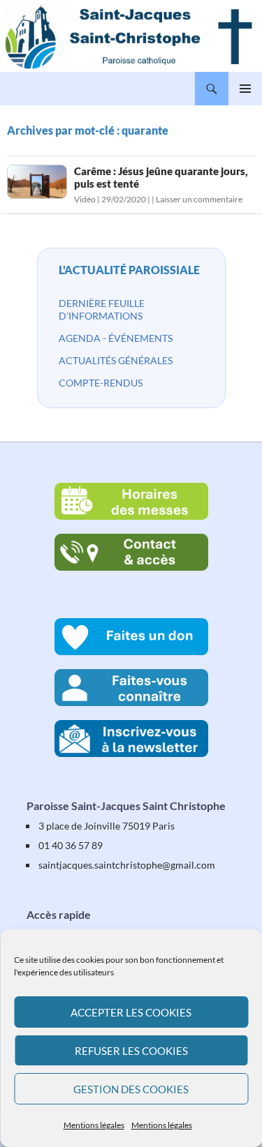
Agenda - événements (116, 338)
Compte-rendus (101, 383)
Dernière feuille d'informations (102, 309)
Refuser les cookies (131, 1050)
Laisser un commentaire (199, 199)
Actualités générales (116, 360)
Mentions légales (94, 1125)
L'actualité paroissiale (129, 269)
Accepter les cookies (131, 1012)
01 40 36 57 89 (70, 845)
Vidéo (85, 199)
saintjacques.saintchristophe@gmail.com (126, 865)
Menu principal (245, 88)
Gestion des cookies (131, 1089)
